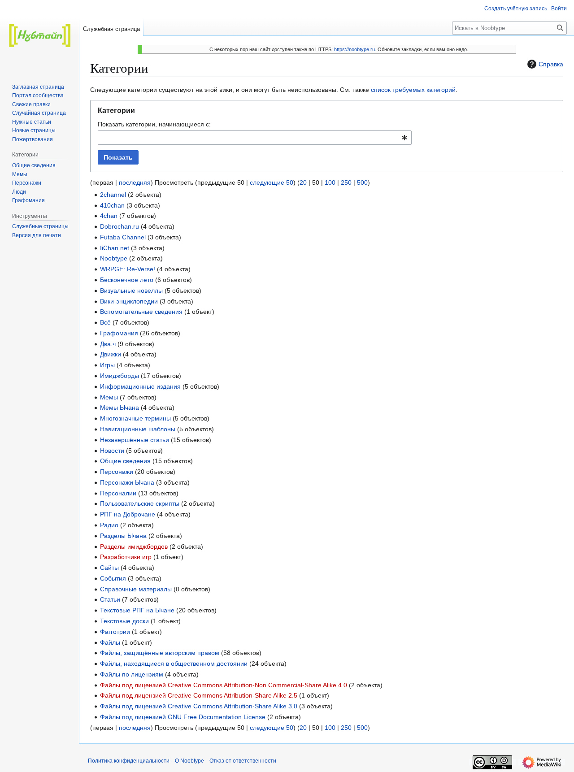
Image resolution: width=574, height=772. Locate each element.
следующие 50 (271, 182)
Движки (110, 354)
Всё (105, 322)
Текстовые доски (124, 621)
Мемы (109, 397)
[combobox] (255, 137)
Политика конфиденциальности (129, 761)
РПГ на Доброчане (127, 514)
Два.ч (108, 343)
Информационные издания (140, 386)
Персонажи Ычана (127, 482)
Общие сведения (125, 460)
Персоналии (118, 493)
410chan (112, 205)
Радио (109, 525)
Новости (112, 450)
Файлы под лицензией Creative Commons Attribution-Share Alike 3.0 (198, 706)
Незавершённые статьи (134, 439)
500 (362, 182)
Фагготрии (115, 631)
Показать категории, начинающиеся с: (154, 124)
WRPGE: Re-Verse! (127, 269)
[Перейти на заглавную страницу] (39, 36)
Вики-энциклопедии (129, 301)
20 (303, 182)
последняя (135, 182)
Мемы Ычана (119, 407)
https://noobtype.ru (354, 49)
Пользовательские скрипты (139, 503)
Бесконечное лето (126, 279)
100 (330, 182)
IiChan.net (114, 248)
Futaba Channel (123, 237)
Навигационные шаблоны (137, 429)
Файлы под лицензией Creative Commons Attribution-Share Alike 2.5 (198, 695)
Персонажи (116, 471)
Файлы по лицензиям (131, 674)
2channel (113, 194)
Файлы (110, 642)
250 (346, 182)
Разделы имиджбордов (134, 546)
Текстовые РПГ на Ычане (137, 610)
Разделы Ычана (123, 535)
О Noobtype (189, 761)
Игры (107, 365)
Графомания (119, 333)
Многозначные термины (135, 418)
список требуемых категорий (413, 89)
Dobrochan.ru (119, 226)
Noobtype (113, 258)
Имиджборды (119, 375)
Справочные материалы (136, 589)
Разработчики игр (126, 556)
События (113, 578)
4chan (108, 215)
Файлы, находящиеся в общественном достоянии (174, 663)
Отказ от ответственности (242, 761)
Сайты (109, 567)
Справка (551, 64)
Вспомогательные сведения (141, 311)
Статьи (110, 599)
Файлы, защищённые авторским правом (159, 652)
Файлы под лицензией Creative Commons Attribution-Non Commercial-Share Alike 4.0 (223, 685)
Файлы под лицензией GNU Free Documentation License (182, 716)
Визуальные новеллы (131, 290)
